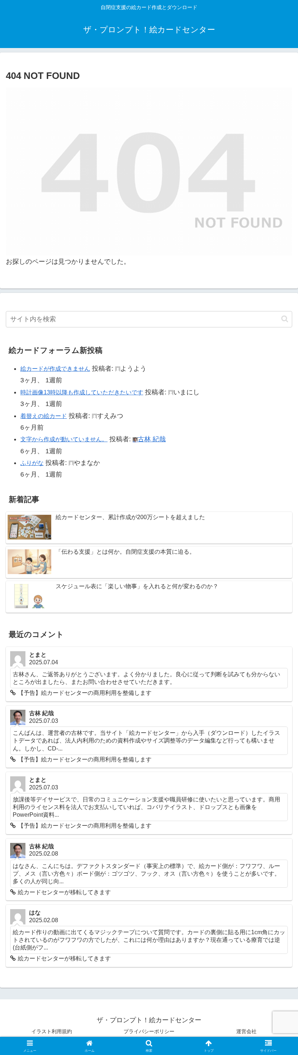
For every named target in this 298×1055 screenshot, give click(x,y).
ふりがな (32, 463)
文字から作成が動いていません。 (64, 439)
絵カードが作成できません (55, 369)
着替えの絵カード (43, 416)
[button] (284, 319)
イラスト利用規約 (51, 1031)
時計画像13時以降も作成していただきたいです (81, 392)
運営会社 (246, 1031)
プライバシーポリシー (149, 1031)
